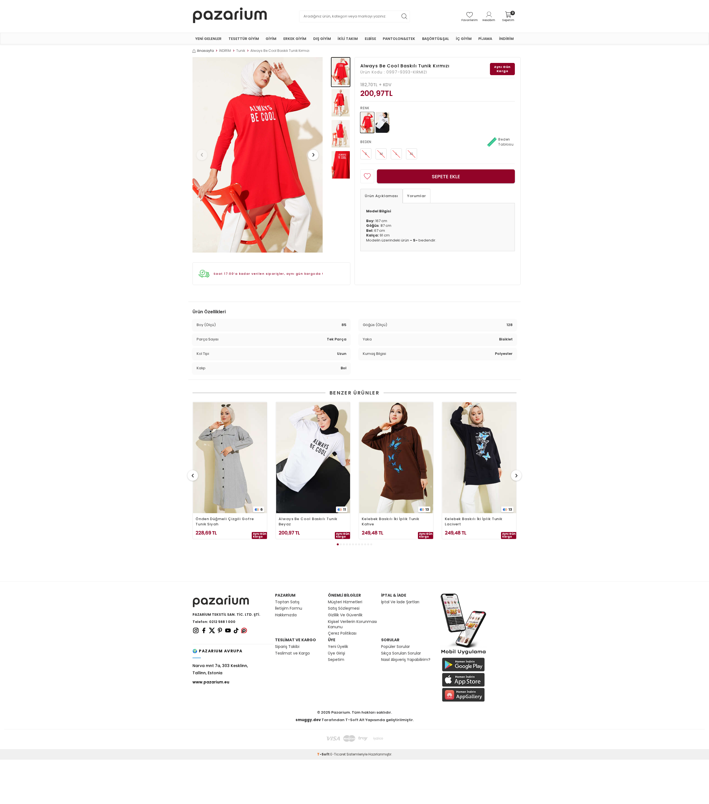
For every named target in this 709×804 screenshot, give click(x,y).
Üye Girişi (336, 653)
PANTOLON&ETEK (399, 38)
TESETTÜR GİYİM (243, 38)
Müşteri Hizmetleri (345, 602)
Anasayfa (205, 51)
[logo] (229, 16)
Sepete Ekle (446, 176)
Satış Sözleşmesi (343, 608)
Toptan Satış (287, 602)
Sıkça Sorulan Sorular (401, 653)
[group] (257, 155)
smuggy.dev (308, 719)
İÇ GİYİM (464, 38)
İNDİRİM (506, 38)
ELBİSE (370, 38)
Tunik (240, 51)
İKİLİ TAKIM (348, 38)
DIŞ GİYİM (322, 38)
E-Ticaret (338, 754)
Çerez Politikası (342, 633)
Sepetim (336, 659)
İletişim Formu (288, 608)
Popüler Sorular (395, 646)
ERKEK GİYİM (294, 38)
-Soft (323, 754)
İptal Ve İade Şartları (400, 602)
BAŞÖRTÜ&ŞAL (435, 38)
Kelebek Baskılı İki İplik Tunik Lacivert (473, 521)
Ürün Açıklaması (381, 196)
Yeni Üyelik (338, 646)
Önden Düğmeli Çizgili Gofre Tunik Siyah (225, 521)
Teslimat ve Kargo (292, 653)
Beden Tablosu (506, 142)
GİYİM (271, 38)
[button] (202, 155)
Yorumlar (416, 196)
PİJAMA (485, 38)
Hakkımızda (286, 615)
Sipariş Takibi (287, 646)
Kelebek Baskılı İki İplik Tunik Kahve (390, 521)
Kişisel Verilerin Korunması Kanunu (352, 624)
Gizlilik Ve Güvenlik (345, 615)
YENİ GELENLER (208, 38)
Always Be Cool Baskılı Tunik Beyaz (308, 521)
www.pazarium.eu (210, 682)
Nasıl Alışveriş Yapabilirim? (405, 659)
